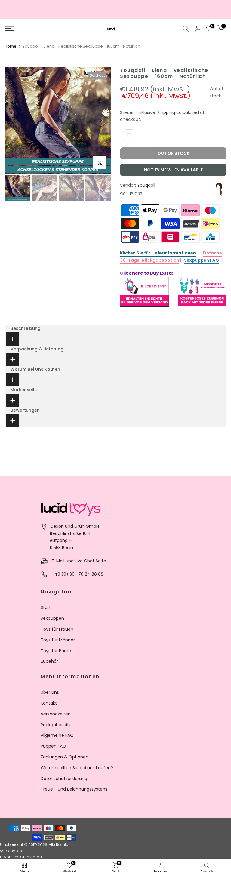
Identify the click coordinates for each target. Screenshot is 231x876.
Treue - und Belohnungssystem (74, 789)
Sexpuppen (52, 618)
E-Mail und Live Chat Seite (79, 561)
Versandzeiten (56, 714)
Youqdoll (146, 185)
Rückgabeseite (56, 725)
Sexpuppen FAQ (201, 260)
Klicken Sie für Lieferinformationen (158, 253)
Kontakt (49, 703)
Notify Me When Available (173, 170)
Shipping (166, 112)
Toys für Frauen (57, 629)
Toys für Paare (56, 651)
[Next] (100, 121)
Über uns (50, 692)
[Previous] (15, 121)
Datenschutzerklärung (64, 779)
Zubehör (49, 661)
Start (46, 607)
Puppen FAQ (53, 746)
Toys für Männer (58, 640)
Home (11, 46)
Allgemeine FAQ (57, 735)
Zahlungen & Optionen (64, 757)
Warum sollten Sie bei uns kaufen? (77, 768)
